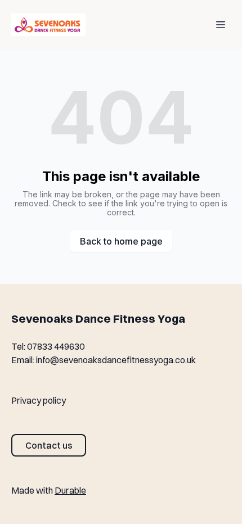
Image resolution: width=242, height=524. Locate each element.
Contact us (49, 445)
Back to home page (121, 241)
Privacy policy (38, 400)
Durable (70, 490)
